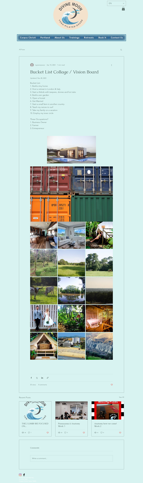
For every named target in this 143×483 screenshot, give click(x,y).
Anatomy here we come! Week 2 (105, 424)
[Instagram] (20, 475)
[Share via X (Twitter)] (37, 378)
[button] (123, 8)
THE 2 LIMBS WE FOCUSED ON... (35, 424)
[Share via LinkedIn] (42, 378)
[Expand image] (43, 235)
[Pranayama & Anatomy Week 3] (71, 410)
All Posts (22, 50)
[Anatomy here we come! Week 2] (108, 410)
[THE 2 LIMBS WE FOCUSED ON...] (35, 410)
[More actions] (111, 65)
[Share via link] (48, 378)
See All (121, 397)
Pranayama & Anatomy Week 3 (69, 424)
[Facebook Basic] (24, 475)
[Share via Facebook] (31, 378)
